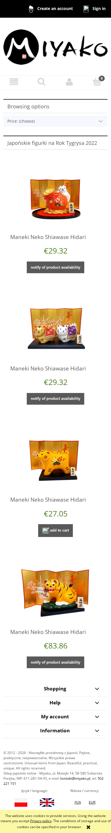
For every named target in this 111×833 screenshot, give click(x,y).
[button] (14, 82)
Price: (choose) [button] (21, 121)
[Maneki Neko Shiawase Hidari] (55, 196)
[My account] (69, 82)
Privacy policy (41, 820)
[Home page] (55, 46)
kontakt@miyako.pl (75, 778)
